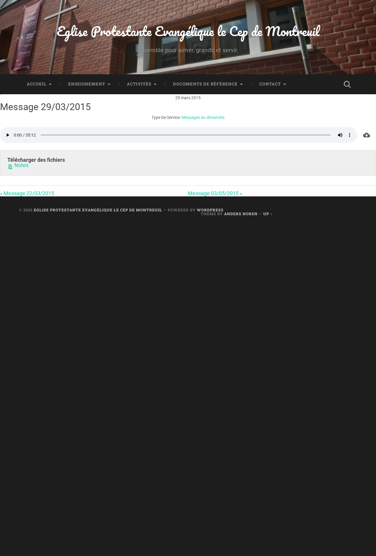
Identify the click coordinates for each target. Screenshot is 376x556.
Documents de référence (205, 84)
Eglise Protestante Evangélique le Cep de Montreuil (188, 31)
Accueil (36, 84)
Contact (270, 84)
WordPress (210, 210)
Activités (139, 84)
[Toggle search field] (347, 84)
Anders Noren (241, 213)
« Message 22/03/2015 (27, 193)
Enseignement (86, 84)
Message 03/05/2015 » (215, 193)
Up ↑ (268, 213)
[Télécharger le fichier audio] (366, 135)
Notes (20, 165)
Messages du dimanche (203, 117)
